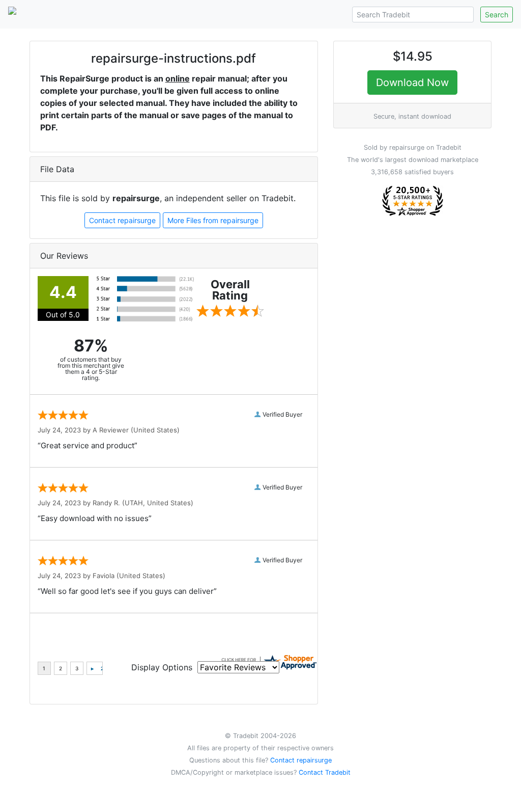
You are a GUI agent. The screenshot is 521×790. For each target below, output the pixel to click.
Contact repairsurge (122, 220)
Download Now (412, 82)
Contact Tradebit (325, 772)
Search (496, 14)
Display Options (161, 667)
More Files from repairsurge (212, 220)
